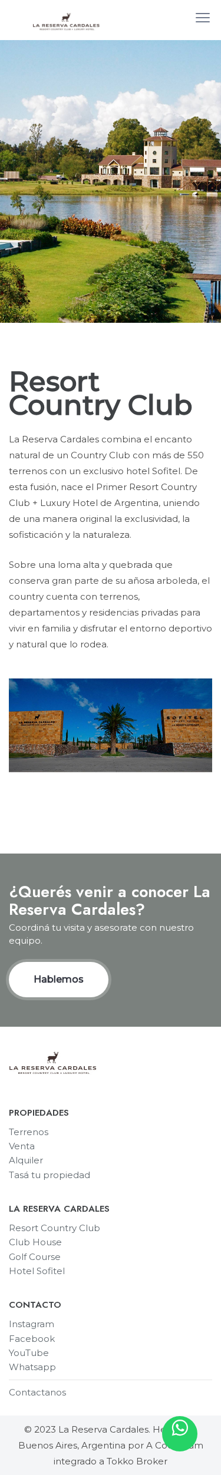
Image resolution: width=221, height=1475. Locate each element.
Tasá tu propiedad (49, 1174)
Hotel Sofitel (37, 1270)
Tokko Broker (137, 1461)
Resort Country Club (54, 1227)
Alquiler (26, 1160)
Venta (22, 1146)
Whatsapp (32, 1367)
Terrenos (28, 1131)
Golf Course (35, 1256)
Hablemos (59, 979)
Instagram (31, 1324)
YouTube (29, 1352)
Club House (35, 1242)
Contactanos (37, 1392)
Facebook (32, 1338)
